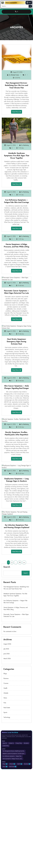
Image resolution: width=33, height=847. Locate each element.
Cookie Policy (6, 745)
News (5, 698)
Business (6, 678)
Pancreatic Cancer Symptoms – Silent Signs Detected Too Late (16, 291)
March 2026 (7, 659)
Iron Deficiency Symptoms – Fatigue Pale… (12, 756)
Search (6, 566)
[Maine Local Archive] (2, 2)
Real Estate (7, 708)
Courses (6, 683)
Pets (5, 703)
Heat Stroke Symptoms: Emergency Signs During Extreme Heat (16, 341)
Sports (5, 712)
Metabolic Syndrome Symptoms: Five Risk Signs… (14, 753)
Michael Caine (15, 75)
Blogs (5, 674)
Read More (15, 112)
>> (24, 562)
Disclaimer (26, 743)
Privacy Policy (19, 743)
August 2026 (7, 644)
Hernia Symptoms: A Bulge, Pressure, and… (12, 758)
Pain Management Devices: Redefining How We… (14, 751)
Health (5, 688)
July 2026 (6, 649)
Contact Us (11, 743)
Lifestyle (6, 693)
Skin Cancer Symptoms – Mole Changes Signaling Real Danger (16, 387)
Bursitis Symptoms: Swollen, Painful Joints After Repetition (16, 433)
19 (19, 562)
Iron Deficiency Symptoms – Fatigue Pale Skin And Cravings (16, 201)
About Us (5, 743)
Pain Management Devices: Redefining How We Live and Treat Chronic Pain (16, 85)
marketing (26, 145)
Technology (7, 717)
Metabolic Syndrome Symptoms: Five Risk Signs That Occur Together (16, 155)
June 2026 (7, 654)
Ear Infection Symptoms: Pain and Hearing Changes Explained (16, 526)
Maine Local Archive (11, 2)
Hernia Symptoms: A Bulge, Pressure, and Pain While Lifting (16, 245)
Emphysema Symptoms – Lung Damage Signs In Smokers (16, 479)
